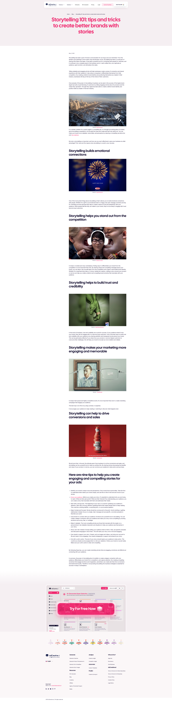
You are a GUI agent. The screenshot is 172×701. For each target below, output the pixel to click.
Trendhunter (99, 392)
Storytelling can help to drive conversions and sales (52, 80)
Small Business (111, 664)
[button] (61, 4)
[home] (51, 4)
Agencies (110, 658)
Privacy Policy (111, 676)
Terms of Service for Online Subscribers (116, 670)
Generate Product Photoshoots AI (77, 661)
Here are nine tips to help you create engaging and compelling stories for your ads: (54, 86)
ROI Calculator (85, 4)
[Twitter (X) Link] (48, 689)
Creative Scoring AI (93, 674)
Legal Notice (111, 683)
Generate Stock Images (75, 667)
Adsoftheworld (99, 127)
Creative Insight (92, 658)
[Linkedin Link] (46, 689)
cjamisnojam (99, 458)
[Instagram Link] (52, 689)
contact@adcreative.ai (56, 685)
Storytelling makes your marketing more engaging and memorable (54, 74)
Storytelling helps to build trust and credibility (54, 69)
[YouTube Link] (50, 689)
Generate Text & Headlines (75, 664)
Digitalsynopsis (99, 260)
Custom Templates (93, 667)
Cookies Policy (111, 680)
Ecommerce (110, 661)
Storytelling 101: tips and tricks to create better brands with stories (90, 14)
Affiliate (71, 683)
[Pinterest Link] (54, 689)
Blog (73, 14)
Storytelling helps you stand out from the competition (54, 64)
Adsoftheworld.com (99, 327)
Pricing (92, 4)
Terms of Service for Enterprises (115, 673)
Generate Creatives (74, 658)
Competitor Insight (93, 661)
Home (68, 14)
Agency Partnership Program (76, 686)
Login (99, 4)
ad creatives (75, 135)
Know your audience (76, 497)
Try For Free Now (107, 4)
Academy (72, 680)
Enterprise (77, 4)
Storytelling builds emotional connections (52, 59)
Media (71, 689)
